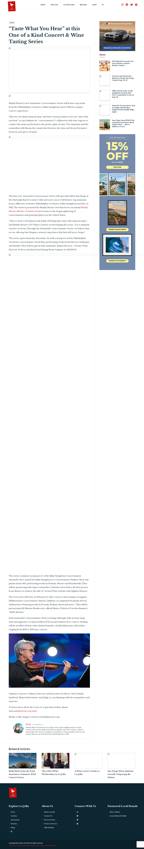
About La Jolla (49, 812)
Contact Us (48, 816)
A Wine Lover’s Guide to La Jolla (87, 772)
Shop (94, 5)
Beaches (83, 5)
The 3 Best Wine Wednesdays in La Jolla (54, 772)
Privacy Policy (49, 820)
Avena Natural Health (118, 816)
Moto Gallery (115, 812)
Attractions (69, 5)
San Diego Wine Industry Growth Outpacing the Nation (120, 774)
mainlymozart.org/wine (25, 711)
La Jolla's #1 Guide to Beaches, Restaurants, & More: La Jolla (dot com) (33, 845)
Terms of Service (50, 824)
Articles (54, 5)
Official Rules (49, 828)
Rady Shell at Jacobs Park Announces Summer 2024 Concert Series (22, 774)
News (43, 5)
